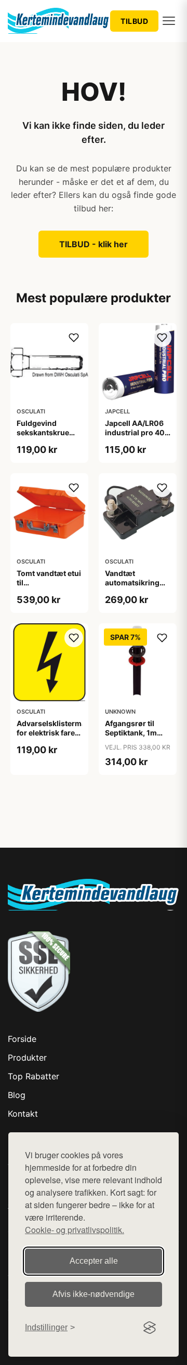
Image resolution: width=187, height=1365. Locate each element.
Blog (16, 1095)
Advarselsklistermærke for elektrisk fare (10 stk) (58, 732)
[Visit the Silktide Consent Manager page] (149, 1327)
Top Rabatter (33, 1076)
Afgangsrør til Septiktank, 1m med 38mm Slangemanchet (133, 737)
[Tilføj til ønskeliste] (73, 337)
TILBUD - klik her (93, 244)
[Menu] (168, 20)
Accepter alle (94, 1260)
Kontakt (23, 1113)
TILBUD (134, 21)
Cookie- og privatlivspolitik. (74, 1230)
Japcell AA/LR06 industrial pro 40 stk (135, 432)
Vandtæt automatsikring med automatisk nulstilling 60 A (133, 587)
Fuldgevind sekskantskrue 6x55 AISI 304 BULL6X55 (43, 437)
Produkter (27, 1057)
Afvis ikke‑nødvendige (93, 1294)
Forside (22, 1039)
